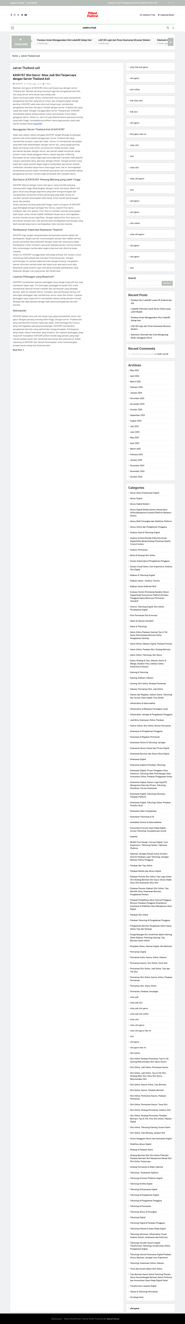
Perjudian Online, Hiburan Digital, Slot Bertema (151, 946)
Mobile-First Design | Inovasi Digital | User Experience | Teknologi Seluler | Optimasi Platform (149, 845)
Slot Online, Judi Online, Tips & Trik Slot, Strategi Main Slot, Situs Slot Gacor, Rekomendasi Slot (148, 1076)
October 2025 (136, 409)
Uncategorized (136, 1297)
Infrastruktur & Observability (142, 703)
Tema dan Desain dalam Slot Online (146, 1269)
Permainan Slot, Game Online (143, 986)
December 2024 (137, 465)
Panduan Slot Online (139, 915)
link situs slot (136, 100)
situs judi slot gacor (139, 1008)
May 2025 (134, 437)
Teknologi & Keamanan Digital (143, 1189)
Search (132, 278)
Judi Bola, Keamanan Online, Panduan (147, 720)
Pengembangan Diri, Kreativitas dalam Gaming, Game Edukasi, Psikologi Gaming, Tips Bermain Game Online (151, 937)
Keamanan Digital (138, 759)
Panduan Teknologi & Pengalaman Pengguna (150, 920)
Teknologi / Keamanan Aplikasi (144, 1172)
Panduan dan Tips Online (141, 865)
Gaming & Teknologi (139, 672)
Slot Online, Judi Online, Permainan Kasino (149, 1067)
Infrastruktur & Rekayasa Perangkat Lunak (149, 709)
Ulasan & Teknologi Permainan (144, 1291)
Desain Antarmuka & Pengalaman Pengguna (150, 561)
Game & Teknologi (138, 626)
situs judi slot (136, 1002)
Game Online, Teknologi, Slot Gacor (146, 655)
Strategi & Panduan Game (141, 1149)
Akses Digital (136, 498)
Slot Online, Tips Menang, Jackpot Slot (147, 1133)
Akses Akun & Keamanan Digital (144, 493)
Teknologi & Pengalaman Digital (144, 1195)
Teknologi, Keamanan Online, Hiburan (147, 1263)
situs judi (134, 997)
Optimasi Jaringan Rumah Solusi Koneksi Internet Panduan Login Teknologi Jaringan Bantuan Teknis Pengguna (149, 857)
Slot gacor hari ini (138, 134)
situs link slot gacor (139, 67)
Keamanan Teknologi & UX (142, 817)
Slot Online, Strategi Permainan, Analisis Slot (150, 1110)
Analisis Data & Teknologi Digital (145, 532)
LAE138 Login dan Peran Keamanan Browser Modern (134, 3)
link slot (133, 112)
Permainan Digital (138, 952)
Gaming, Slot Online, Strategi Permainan (148, 683)
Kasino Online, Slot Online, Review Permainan (150, 726)
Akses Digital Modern (140, 504)
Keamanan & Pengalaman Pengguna (146, 731)
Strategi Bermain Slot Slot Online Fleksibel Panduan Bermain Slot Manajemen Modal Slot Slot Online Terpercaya (151, 1158)
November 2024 (137, 471)
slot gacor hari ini (138, 1047)
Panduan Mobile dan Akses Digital (145, 871)
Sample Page (89, 28)
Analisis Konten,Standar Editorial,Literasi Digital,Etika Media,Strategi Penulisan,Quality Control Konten (150, 541)
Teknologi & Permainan (140, 1206)
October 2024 (136, 477)
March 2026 (135, 381)
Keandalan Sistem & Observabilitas (146, 822)
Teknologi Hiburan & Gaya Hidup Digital (148, 1228)
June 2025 (134, 432)
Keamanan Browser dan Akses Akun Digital (149, 754)
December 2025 (137, 398)
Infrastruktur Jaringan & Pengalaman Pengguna (151, 714)
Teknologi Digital (137, 1217)
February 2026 (136, 387)
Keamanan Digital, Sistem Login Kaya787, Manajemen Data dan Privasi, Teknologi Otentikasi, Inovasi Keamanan (148, 785)
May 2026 (134, 370)
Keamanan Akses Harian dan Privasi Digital (149, 748)
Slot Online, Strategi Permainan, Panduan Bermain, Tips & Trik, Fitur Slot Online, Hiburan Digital (151, 1118)
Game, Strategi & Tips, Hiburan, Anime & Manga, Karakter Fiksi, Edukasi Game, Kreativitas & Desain (148, 663)
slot (132, 156)
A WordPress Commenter (142, 354)
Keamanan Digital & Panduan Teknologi (147, 765)
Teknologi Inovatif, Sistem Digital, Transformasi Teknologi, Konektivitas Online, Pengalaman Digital (150, 1246)
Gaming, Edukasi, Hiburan (141, 678)
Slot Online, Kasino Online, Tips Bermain (148, 1084)
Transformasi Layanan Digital (143, 1286)
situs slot (134, 145)
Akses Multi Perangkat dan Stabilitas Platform (151, 521)
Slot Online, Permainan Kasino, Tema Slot (149, 1104)
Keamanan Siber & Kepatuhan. (143, 811)
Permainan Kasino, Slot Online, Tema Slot (149, 963)
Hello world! (162, 354)
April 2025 (134, 443)
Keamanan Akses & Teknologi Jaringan (147, 742)
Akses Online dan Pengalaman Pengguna (148, 527)
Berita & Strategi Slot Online (142, 555)
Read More (17, 349)
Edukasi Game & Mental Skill (143, 586)
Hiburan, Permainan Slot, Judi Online (146, 689)
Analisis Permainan (139, 550)
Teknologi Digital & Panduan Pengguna (147, 1223)
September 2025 (137, 415)
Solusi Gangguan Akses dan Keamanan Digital (151, 1138)
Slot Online (135, 1053)
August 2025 (135, 421)
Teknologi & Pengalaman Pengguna (146, 1200)
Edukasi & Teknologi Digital (142, 575)
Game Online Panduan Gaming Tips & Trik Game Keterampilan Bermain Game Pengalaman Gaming (149, 635)
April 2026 (134, 376)
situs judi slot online (139, 1014)
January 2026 (136, 393)
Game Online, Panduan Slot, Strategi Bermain (150, 649)
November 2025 (137, 404)
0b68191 (19, 83)
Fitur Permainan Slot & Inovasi (143, 615)
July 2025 (134, 426)
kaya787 (38, 123)
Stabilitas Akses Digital (140, 1144)
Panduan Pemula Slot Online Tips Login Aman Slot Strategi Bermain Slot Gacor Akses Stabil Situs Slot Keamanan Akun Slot (150, 879)
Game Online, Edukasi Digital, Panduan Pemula (151, 644)
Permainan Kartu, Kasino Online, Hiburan (148, 957)
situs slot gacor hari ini (140, 1030)
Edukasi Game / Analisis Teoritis (145, 581)
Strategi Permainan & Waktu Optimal (146, 1167)
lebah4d (133, 836)
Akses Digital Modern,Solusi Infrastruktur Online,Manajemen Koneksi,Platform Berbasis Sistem (150, 512)
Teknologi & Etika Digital (141, 1184)
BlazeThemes (113, 1319)
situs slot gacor (137, 178)
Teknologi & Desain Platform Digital (146, 1178)
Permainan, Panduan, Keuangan (144, 991)
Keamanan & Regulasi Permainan (145, 737)
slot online (135, 89)
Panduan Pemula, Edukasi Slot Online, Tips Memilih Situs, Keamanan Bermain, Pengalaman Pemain (149, 891)
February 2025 (136, 454)
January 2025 (136, 460)
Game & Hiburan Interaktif (141, 621)
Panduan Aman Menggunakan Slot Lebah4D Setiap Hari (38, 40)
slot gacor (134, 78)
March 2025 (135, 449)
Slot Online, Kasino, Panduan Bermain (147, 1090)
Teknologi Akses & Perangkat (143, 1212)
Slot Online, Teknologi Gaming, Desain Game (150, 1127)
